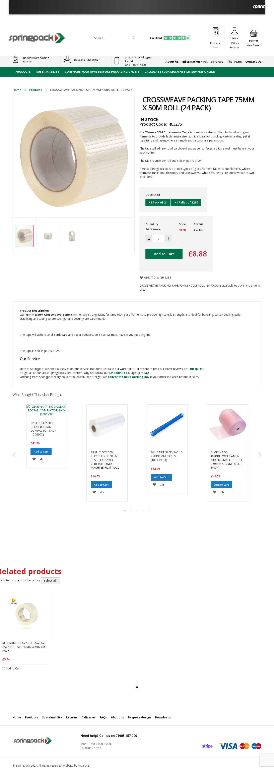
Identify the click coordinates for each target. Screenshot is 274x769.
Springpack (23, 765)
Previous (14, 455)
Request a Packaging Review (36, 59)
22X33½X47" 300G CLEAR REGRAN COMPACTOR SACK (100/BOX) (43, 428)
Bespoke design (139, 717)
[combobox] (113, 38)
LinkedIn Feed (119, 373)
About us (117, 717)
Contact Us (253, 61)
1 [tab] (125, 510)
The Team (234, 61)
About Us (172, 61)
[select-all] (50, 580)
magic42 (83, 765)
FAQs (103, 717)
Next (259, 455)
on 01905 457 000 (135, 65)
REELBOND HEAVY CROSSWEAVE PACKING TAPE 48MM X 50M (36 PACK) (24, 646)
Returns (71, 717)
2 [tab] (131, 510)
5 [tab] (149, 510)
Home (17, 90)
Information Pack (195, 61)
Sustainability (52, 717)
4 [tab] (143, 510)
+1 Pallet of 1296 (186, 202)
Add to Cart (41, 451)
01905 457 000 (126, 735)
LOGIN (233, 43)
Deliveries (88, 717)
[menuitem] (23, 72)
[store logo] (37, 38)
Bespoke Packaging (86, 59)
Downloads (163, 717)
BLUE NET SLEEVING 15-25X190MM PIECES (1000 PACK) (167, 456)
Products (35, 90)
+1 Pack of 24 (158, 202)
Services (217, 61)
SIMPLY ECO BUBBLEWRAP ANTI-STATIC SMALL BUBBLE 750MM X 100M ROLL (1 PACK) (227, 459)
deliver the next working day (128, 377)
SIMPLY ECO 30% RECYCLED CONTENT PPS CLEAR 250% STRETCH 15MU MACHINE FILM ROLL (105, 459)
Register (234, 47)
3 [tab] (137, 510)
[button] (51, 236)
